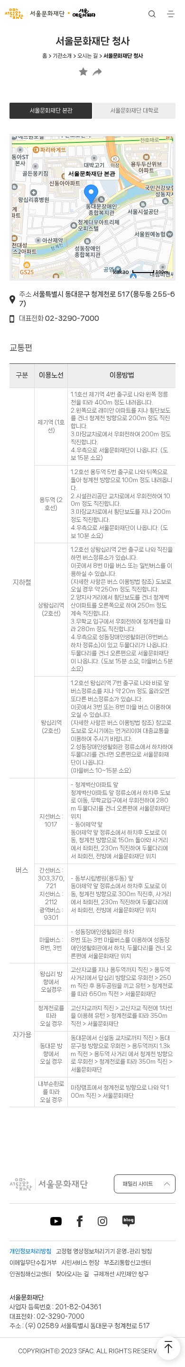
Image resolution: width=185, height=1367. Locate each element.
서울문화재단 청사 (123, 56)
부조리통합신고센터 (127, 1263)
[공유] (97, 71)
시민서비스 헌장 (80, 1263)
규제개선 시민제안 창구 (120, 1274)
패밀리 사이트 (138, 1184)
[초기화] (161, 224)
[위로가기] (168, 1348)
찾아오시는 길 (72, 1274)
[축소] (161, 206)
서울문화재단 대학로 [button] (134, 110)
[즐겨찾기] (83, 71)
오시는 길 (87, 56)
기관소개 (62, 56)
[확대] (161, 190)
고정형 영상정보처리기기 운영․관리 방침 (104, 1251)
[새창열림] (121, 271)
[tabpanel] (92, 620)
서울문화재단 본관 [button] (51, 110)
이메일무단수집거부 (32, 1263)
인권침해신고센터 (30, 1274)
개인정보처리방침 (30, 1251)
